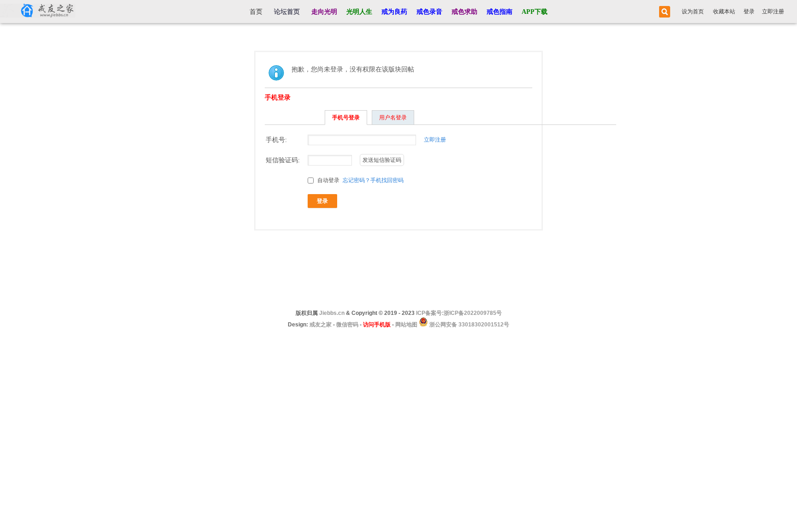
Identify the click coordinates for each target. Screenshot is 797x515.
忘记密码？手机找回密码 (373, 180)
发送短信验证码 (382, 160)
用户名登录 (393, 117)
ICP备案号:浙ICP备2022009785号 (459, 313)
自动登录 (327, 180)
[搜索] (663, 12)
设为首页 (693, 11)
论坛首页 (287, 11)
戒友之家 (320, 324)
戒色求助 (464, 11)
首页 (256, 11)
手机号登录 (346, 117)
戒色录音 (429, 11)
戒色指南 (499, 11)
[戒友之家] (37, 11)
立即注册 (773, 11)
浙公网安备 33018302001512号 (468, 324)
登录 (749, 11)
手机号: (276, 139)
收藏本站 (724, 11)
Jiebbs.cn (332, 313)
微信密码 (347, 324)
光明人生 (359, 11)
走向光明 (324, 11)
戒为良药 (394, 11)
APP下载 (534, 11)
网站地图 (406, 324)
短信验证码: (283, 160)
